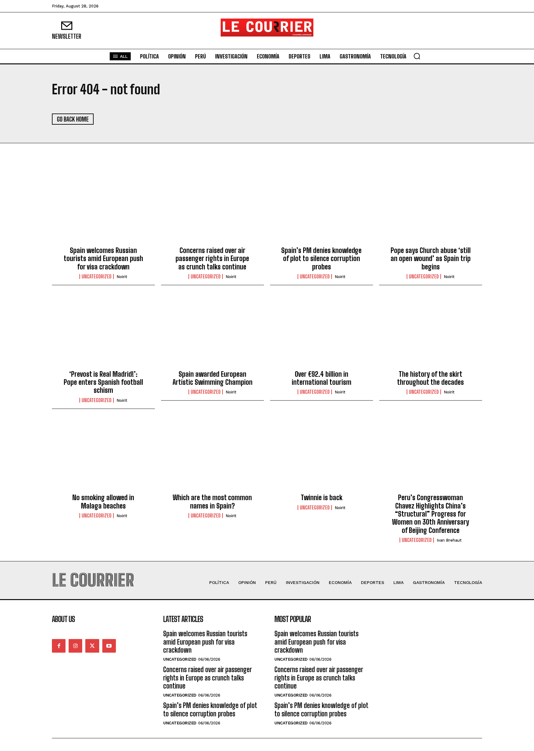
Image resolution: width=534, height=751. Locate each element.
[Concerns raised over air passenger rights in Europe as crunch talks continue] (212, 209)
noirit (122, 276)
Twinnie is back (321, 497)
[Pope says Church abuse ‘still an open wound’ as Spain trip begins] (430, 209)
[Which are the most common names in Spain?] (212, 456)
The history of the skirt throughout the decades (430, 378)
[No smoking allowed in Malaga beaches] (103, 456)
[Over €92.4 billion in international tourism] (321, 332)
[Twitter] (92, 646)
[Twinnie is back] (321, 456)
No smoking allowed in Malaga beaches (103, 501)
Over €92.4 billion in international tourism (321, 378)
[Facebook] (59, 646)
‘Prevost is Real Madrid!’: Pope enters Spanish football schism (103, 382)
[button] (416, 56)
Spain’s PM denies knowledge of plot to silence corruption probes (321, 258)
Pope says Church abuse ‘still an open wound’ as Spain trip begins (431, 258)
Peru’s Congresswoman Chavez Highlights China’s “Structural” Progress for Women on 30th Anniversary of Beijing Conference (430, 513)
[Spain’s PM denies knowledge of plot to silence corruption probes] (321, 209)
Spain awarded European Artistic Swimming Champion (212, 378)
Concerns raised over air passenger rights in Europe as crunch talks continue (212, 258)
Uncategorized (97, 276)
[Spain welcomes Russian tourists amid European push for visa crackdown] (103, 209)
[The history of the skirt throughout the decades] (430, 332)
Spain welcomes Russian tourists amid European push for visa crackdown (103, 258)
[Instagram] (75, 646)
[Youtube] (109, 646)
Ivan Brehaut (449, 540)
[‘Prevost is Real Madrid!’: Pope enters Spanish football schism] (103, 332)
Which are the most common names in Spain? (212, 501)
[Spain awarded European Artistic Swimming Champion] (212, 332)
